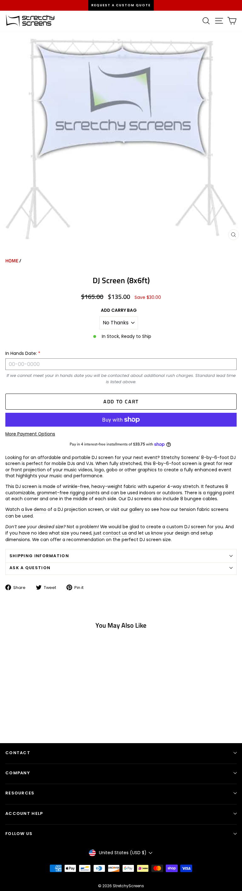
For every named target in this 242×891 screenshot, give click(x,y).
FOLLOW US (19, 834)
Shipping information (39, 556)
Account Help (24, 813)
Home (11, 260)
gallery (136, 510)
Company (17, 773)
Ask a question (29, 568)
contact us (115, 533)
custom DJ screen (186, 527)
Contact (17, 753)
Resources (20, 793)
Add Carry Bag (119, 310)
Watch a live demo (25, 510)
